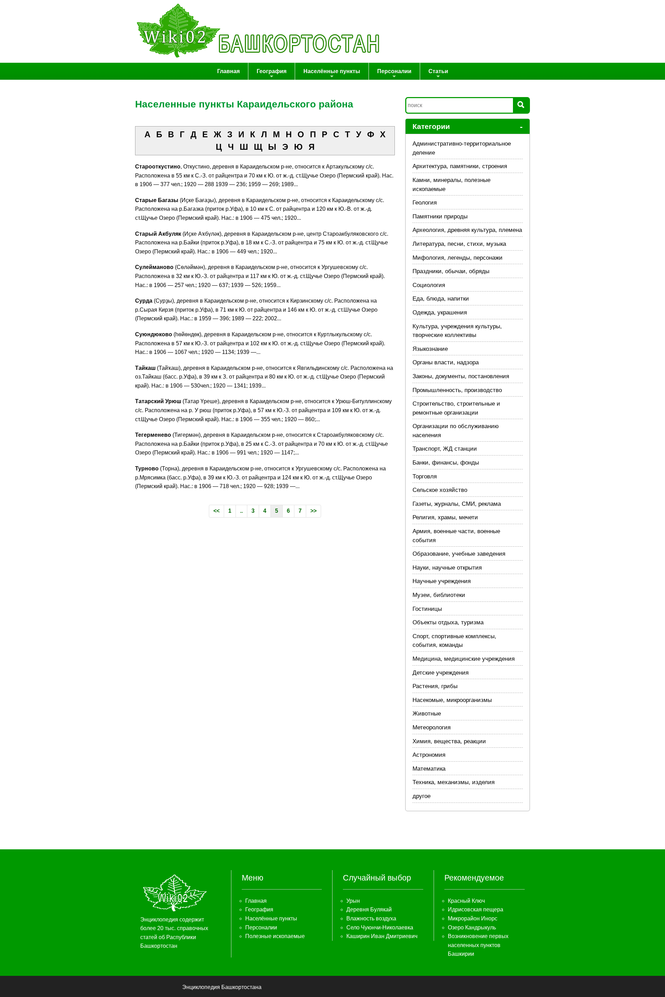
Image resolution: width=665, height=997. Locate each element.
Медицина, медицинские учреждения (464, 659)
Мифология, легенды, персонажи (458, 257)
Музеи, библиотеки (439, 595)
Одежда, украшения (440, 312)
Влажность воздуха (371, 918)
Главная (228, 71)
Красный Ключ (466, 901)
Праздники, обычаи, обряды (451, 271)
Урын (353, 901)
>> (313, 511)
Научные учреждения (442, 581)
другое (422, 796)
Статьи (438, 71)
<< (216, 511)
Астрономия (429, 755)
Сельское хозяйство (440, 490)
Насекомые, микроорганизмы (452, 700)
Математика (429, 768)
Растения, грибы (435, 686)
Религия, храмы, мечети (445, 517)
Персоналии (394, 71)
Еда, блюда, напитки (441, 298)
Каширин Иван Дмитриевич (381, 936)
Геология (425, 202)
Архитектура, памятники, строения (460, 166)
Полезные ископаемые (275, 936)
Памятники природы (440, 216)
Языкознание (430, 349)
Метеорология (432, 727)
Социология (429, 285)
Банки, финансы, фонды (446, 462)
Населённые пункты (331, 71)
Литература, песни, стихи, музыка (459, 244)
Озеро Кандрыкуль (472, 927)
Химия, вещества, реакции (449, 741)
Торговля (425, 476)
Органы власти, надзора (446, 362)
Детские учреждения (441, 672)
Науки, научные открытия (447, 567)
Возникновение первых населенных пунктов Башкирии (478, 945)
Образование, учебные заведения (459, 553)
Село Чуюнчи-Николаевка (379, 927)
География (271, 71)
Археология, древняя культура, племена (467, 230)
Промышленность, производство (457, 390)
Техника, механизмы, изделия (454, 782)
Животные (427, 713)
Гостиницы (427, 609)
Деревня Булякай (369, 909)
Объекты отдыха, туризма (448, 622)
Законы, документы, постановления (461, 376)
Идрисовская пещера (475, 909)
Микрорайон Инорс (472, 918)
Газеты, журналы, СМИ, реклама (457, 504)
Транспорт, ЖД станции (445, 448)
